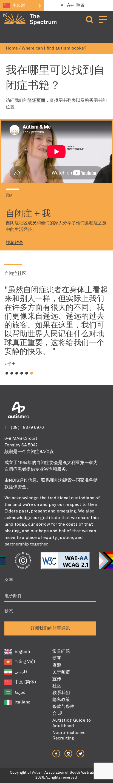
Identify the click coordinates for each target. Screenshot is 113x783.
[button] (6, 373)
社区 (56, 686)
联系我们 (61, 693)
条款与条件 (63, 706)
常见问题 (61, 651)
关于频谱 (61, 672)
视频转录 (14, 243)
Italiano (22, 702)
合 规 (57, 713)
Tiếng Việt (25, 661)
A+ (70, 5)
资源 (56, 665)
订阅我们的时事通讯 (50, 628)
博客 (56, 658)
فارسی (21, 672)
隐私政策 (61, 699)
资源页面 (36, 100)
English (22, 651)
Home (12, 48)
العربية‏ (21, 692)
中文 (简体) (25, 682)
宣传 (56, 679)
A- (63, 5)
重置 (80, 5)
